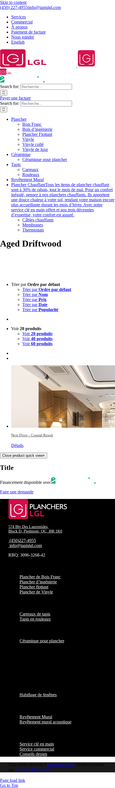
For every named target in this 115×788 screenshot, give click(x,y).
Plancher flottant (34, 587)
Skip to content (13, 2)
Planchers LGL (60, 764)
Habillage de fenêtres (38, 694)
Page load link (12, 780)
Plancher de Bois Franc (40, 576)
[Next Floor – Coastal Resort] (63, 396)
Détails (17, 445)
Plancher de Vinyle (36, 592)
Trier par (46, 289)
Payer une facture (15, 98)
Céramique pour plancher (42, 640)
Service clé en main (37, 744)
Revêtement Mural (36, 716)
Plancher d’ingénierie (38, 581)
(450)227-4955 (22, 540)
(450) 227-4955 (14, 7)
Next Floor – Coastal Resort (32, 435)
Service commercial (37, 749)
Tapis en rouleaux (35, 619)
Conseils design (33, 754)
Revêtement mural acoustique (45, 722)
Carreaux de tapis (35, 614)
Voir (37, 333)
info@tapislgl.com (44, 7)
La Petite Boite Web (33, 769)
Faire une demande (16, 491)
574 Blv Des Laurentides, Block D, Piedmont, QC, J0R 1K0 (35, 529)
